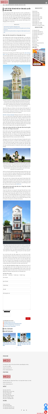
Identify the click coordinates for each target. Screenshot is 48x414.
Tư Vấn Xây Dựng (35, 45)
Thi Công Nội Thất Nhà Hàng (8, 408)
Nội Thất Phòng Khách (7, 405)
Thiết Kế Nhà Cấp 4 (36, 14)
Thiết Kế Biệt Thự (35, 21)
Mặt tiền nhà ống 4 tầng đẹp (8, 114)
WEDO (4, 5)
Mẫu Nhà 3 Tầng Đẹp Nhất (8, 398)
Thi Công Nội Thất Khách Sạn (8, 407)
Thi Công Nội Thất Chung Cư (37, 33)
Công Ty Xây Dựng (6, 404)
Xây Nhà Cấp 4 (35, 35)
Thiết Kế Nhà (34, 11)
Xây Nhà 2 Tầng (35, 40)
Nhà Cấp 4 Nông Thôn (7, 392)
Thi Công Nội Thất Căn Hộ (37, 34)
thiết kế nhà (18, 184)
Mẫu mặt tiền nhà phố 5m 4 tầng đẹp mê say (12, 26)
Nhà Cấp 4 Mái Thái (7, 390)
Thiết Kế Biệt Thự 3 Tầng (37, 23)
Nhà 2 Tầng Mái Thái (7, 394)
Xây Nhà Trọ (34, 41)
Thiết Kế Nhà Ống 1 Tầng (37, 16)
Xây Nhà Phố (34, 38)
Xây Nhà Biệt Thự (35, 37)
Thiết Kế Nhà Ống (35, 15)
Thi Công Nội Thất (35, 30)
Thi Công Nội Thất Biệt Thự (37, 31)
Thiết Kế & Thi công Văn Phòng (38, 25)
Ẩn (18, 24)
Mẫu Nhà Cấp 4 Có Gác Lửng (8, 391)
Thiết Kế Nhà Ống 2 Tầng (37, 18)
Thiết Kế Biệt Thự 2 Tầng (37, 22)
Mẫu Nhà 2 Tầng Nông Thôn (8, 395)
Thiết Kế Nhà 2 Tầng (36, 19)
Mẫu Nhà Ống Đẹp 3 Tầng (8, 397)
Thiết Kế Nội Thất (35, 12)
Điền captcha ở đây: (7, 310)
